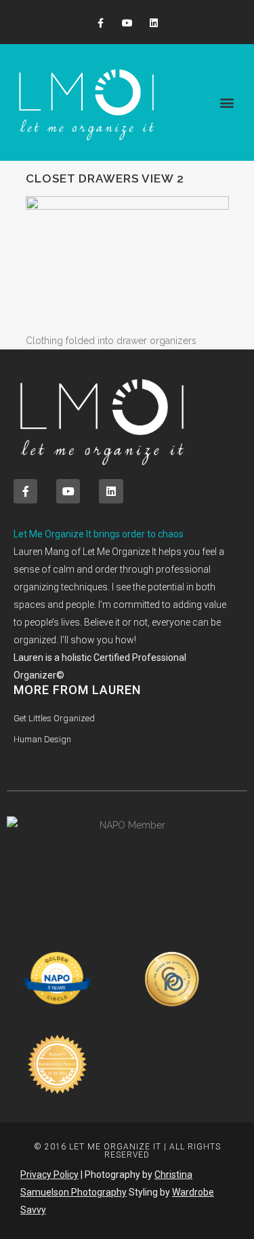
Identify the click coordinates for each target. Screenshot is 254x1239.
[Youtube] (127, 23)
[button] (227, 103)
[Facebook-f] (100, 23)
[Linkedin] (153, 23)
